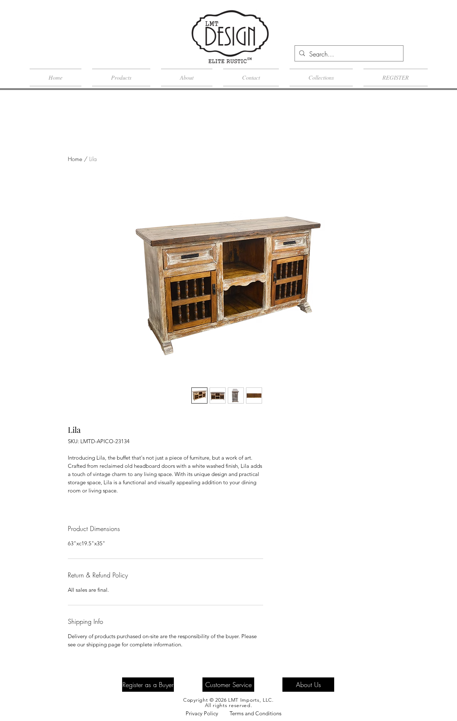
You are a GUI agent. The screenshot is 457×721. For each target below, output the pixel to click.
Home (75, 159)
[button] (426, 82)
